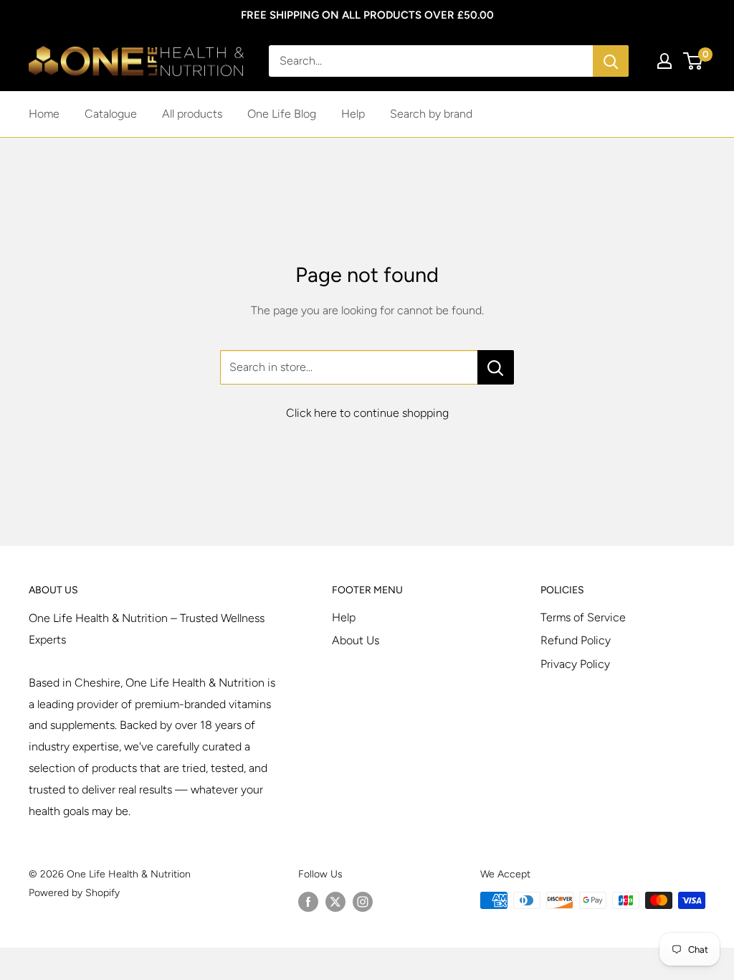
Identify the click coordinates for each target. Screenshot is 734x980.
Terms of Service (583, 617)
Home (44, 114)
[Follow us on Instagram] (363, 902)
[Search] (611, 61)
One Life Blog (281, 114)
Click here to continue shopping (367, 413)
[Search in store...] (495, 367)
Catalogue (111, 114)
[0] (693, 61)
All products (192, 114)
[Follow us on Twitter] (335, 902)
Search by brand (431, 114)
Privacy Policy (575, 664)
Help (353, 114)
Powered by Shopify (74, 893)
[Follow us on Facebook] (308, 902)
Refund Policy (575, 640)
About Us (355, 640)
